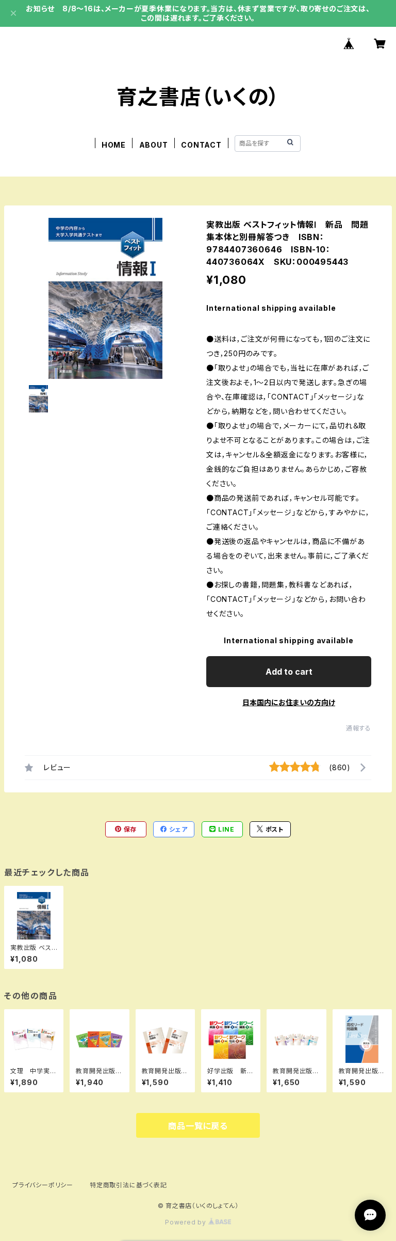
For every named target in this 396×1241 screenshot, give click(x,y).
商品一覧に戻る (198, 1126)
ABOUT (153, 144)
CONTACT (201, 144)
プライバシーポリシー (42, 1185)
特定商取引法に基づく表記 (128, 1185)
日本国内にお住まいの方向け (288, 702)
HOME (114, 144)
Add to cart (289, 671)
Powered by (186, 1222)
